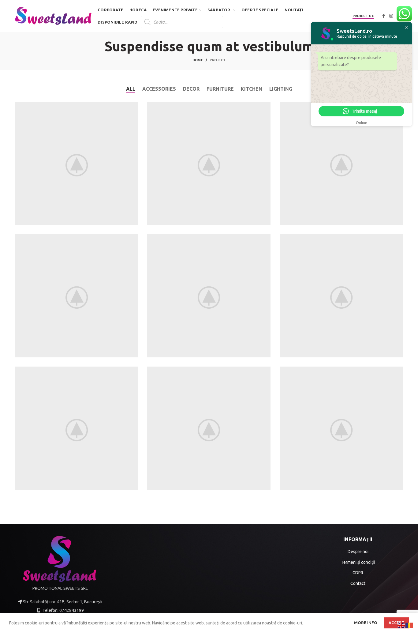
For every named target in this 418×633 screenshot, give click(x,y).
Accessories (159, 89)
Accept (397, 623)
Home (197, 60)
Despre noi (358, 551)
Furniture (220, 89)
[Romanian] (409, 625)
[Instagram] (391, 16)
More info (365, 622)
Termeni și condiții (358, 562)
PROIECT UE (363, 16)
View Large (133, 106)
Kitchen (251, 89)
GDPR (358, 572)
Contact (357, 583)
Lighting (280, 89)
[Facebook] (383, 16)
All (130, 89)
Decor (191, 89)
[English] (401, 625)
